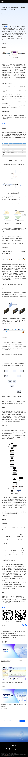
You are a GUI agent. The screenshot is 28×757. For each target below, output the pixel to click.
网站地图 (12, 753)
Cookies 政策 (5, 753)
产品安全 (9, 753)
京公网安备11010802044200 (10, 755)
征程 (6, 26)
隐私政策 (6, 723)
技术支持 (15, 753)
